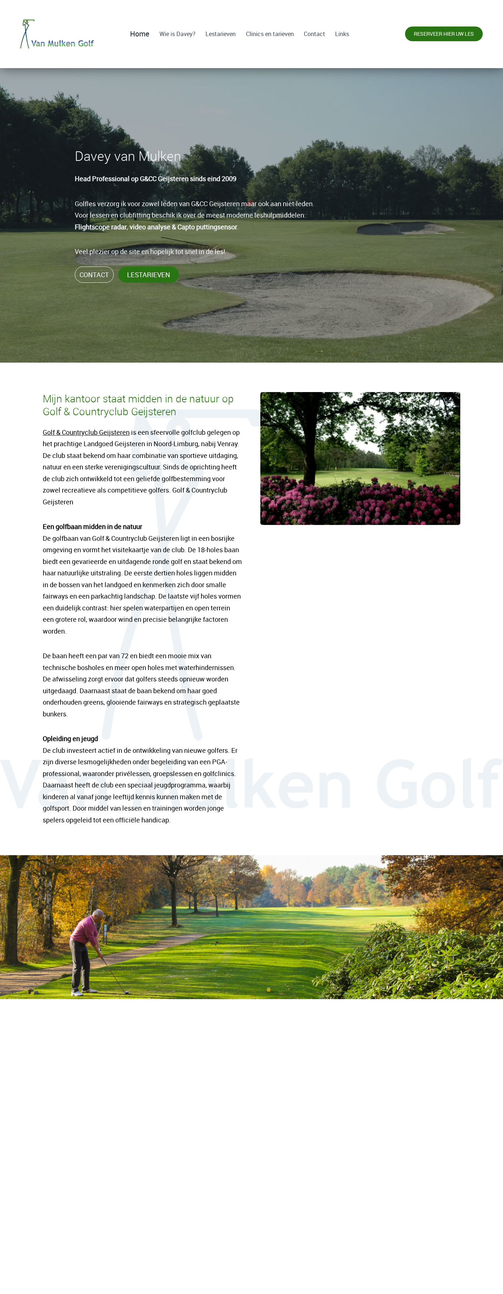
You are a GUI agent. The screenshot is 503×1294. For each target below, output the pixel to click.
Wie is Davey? (177, 34)
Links (342, 34)
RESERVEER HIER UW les (252, 1276)
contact (94, 274)
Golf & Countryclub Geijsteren (86, 432)
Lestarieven (220, 34)
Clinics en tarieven (270, 34)
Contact (314, 34)
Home (140, 34)
